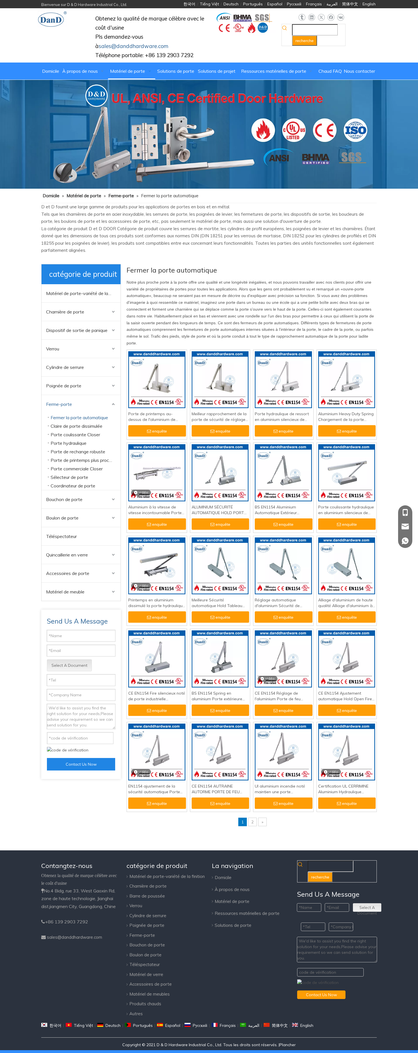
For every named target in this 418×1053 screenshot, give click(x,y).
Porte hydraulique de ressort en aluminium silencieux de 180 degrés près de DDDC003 (283, 416)
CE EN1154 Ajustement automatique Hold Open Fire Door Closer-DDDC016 (345, 696)
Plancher (288, 1044)
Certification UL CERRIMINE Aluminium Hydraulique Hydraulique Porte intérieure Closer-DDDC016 (344, 789)
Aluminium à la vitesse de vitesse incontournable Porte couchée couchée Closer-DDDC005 (155, 510)
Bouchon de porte (64, 499)
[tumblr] (301, 17)
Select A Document (69, 665)
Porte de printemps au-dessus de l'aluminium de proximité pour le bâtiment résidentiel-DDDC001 (153, 416)
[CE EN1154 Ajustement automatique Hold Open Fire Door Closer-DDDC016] (346, 658)
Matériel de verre (146, 974)
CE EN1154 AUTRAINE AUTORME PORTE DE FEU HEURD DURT (216, 789)
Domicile (223, 877)
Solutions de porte (233, 925)
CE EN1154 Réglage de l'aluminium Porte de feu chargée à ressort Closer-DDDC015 (279, 696)
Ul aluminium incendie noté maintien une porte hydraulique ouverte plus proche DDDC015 (280, 789)
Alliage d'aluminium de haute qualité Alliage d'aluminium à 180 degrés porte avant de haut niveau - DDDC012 (345, 602)
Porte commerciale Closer (77, 469)
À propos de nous (232, 889)
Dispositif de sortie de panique (76, 330)
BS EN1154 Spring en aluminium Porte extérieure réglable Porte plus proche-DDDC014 (217, 696)
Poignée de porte (63, 386)
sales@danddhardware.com (74, 937)
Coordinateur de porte (73, 486)
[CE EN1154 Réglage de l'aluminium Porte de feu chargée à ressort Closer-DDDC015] (283, 658)
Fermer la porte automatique (79, 417)
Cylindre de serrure (65, 367)
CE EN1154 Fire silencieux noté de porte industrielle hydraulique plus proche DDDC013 (156, 696)
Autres (136, 1013)
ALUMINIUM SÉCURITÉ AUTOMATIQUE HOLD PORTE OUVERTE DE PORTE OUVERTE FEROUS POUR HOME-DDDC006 (219, 510)
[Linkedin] (311, 17)
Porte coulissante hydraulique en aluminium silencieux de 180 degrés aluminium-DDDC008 (346, 510)
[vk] (340, 17)
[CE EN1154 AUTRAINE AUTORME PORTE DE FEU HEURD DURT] (220, 751)
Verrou (52, 349)
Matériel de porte (232, 901)
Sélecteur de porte (69, 477)
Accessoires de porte (67, 573)
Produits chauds (145, 1003)
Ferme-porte (59, 404)
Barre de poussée (147, 896)
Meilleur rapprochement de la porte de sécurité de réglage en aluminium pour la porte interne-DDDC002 (219, 416)
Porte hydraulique (68, 443)
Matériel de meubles (149, 994)
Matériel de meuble (65, 592)
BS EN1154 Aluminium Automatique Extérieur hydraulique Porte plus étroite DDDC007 (283, 510)
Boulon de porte (62, 518)
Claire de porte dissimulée (76, 426)
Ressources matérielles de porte (247, 913)
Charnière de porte (65, 312)
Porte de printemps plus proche (82, 460)
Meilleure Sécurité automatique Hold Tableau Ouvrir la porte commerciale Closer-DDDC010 (218, 602)
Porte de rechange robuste (78, 451)
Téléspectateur (61, 536)
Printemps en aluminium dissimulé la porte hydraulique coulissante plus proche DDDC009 (156, 602)
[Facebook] (330, 17)
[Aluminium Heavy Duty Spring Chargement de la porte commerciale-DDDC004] (346, 379)
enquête (159, 431)
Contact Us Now (81, 764)
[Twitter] (321, 17)
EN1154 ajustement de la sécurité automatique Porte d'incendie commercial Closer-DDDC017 (156, 789)
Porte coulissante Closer (75, 434)
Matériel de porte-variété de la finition (83, 293)
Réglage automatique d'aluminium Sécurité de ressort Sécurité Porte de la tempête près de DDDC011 (281, 602)
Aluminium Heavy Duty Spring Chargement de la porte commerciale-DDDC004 (346, 416)
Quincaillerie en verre (67, 555)
